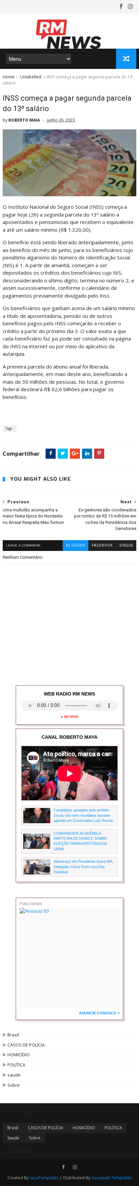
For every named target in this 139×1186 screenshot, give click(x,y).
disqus (126, 545)
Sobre (13, 1085)
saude (14, 1075)
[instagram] (130, 6)
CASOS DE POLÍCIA (26, 1045)
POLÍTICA (16, 1065)
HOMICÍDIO (18, 1055)
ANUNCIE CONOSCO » (99, 1013)
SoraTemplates (44, 1178)
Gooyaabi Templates (111, 1178)
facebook (102, 545)
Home (9, 77)
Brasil (13, 1035)
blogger (75, 545)
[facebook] (121, 6)
